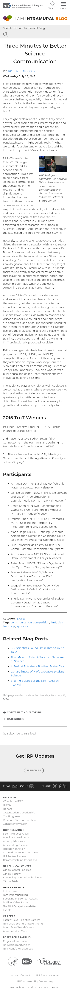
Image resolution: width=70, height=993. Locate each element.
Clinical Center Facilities (17, 869)
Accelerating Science (15, 844)
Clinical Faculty (12, 873)
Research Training (17, 937)
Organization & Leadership (19, 812)
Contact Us (27, 975)
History (7, 804)
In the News (10, 891)
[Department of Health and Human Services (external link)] (13, 961)
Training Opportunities (16, 944)
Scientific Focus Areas (16, 833)
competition (41, 622)
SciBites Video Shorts (15, 902)
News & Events (13, 887)
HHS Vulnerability (35, 981)
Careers (9, 916)
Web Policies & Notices (23, 987)
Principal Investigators (16, 837)
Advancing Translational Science (22, 877)
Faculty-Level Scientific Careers (21, 919)
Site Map (44, 987)
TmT (53, 622)
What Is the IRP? (13, 801)
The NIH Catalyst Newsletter (20, 906)
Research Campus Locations (20, 819)
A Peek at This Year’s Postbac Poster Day (37, 666)
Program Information (16, 941)
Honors (7, 808)
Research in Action (14, 848)
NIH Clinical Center (17, 866)
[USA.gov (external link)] (49, 961)
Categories (15, 719)
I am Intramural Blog (15, 894)
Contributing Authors (24, 712)
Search (56, 987)
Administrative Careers (16, 931)
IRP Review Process (14, 856)
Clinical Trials (10, 881)
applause (22, 626)
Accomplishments (14, 841)
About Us (9, 797)
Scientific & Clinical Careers (19, 927)
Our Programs (11, 816)
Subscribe (34, 770)
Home (14, 975)
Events (21, 618)
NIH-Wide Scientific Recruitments (23, 923)
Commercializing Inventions (20, 859)
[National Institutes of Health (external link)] (27, 961)
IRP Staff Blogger (21, 71)
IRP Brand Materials (48, 975)
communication (21, 622)
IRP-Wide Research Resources (21, 852)
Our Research (13, 829)
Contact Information (15, 823)
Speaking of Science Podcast (20, 898)
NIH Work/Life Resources (18, 948)
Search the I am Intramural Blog (24, 28)
